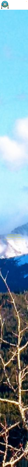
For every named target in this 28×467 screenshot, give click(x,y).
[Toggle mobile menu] (26, 1)
